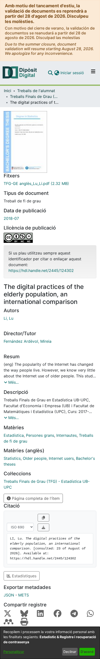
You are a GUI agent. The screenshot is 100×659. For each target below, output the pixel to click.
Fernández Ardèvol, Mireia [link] (27, 341)
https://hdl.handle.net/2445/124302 (41, 270)
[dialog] (50, 643)
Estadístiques (23, 575)
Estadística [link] (14, 435)
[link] (50, 183)
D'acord (87, 652)
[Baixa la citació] (43, 527)
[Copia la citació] (43, 518)
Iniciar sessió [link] (72, 72)
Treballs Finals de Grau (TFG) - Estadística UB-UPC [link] (34, 96)
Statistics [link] (12, 458)
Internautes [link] (66, 435)
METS (23, 595)
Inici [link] (7, 90)
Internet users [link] (61, 458)
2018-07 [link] (11, 218)
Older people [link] (35, 458)
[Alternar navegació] (93, 73)
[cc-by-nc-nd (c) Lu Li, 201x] (50, 238)
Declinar (69, 652)
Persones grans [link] (40, 435)
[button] (50, 73)
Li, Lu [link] (8, 318)
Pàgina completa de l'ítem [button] (35, 498)
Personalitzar (13, 652)
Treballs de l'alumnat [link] (36, 90)
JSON (9, 595)
